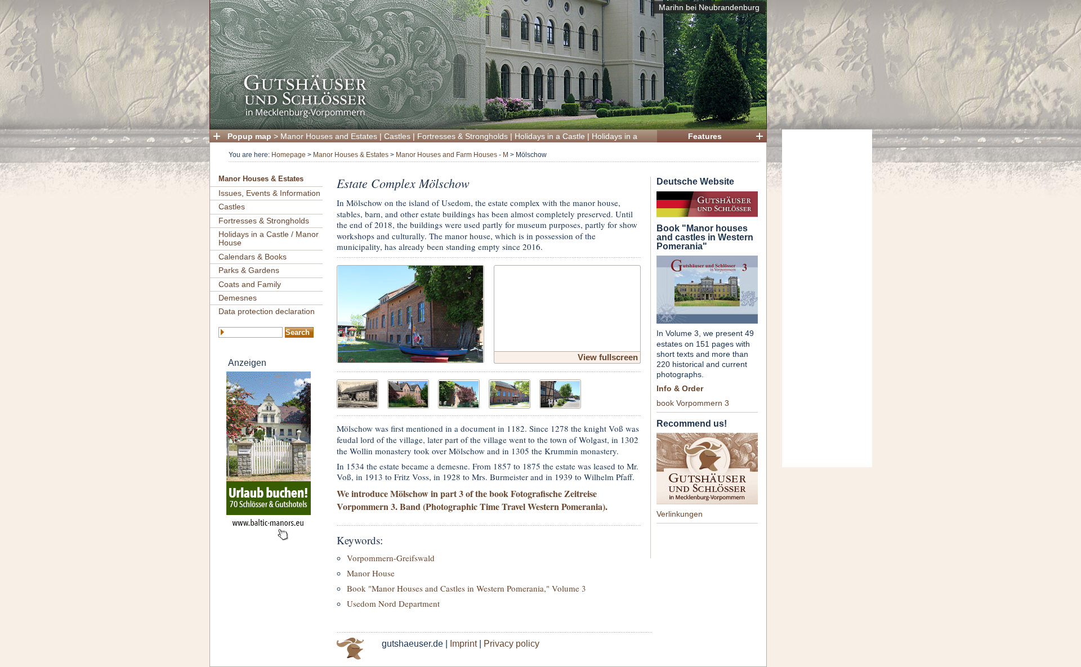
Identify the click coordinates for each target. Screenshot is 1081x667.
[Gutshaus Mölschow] (410, 313)
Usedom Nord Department (393, 603)
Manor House (371, 573)
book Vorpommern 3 (692, 403)
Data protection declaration (266, 311)
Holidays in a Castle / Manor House (268, 238)
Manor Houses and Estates (328, 136)
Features (705, 136)
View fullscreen (608, 357)
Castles (397, 136)
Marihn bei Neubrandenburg (709, 7)
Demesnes (237, 297)
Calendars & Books (252, 256)
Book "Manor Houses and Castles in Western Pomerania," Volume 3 (466, 588)
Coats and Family (249, 284)
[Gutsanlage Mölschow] (560, 393)
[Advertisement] (827, 298)
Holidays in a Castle (550, 136)
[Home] (484, 116)
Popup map (249, 136)
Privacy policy (511, 643)
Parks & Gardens (248, 270)
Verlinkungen (679, 513)
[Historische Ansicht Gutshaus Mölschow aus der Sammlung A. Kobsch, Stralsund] (357, 393)
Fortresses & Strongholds (462, 136)
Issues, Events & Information (269, 193)
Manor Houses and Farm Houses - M (452, 155)
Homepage (288, 155)
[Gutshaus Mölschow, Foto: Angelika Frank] (408, 393)
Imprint (463, 643)
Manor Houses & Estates (350, 155)
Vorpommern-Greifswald (391, 557)
